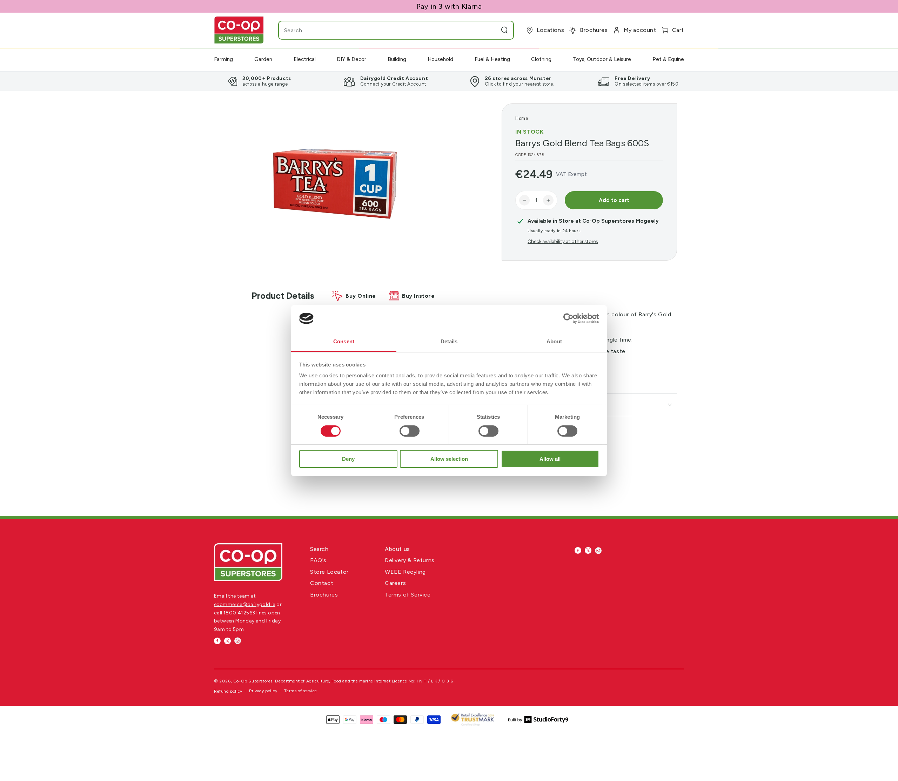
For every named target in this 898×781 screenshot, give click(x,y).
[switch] (410, 431)
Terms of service (300, 690)
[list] (449, 81)
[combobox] (382, 30)
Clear (490, 30)
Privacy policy (263, 690)
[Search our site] (504, 30)
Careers (395, 583)
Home (521, 118)
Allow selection (449, 459)
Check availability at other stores (563, 241)
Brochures (324, 594)
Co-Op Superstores (253, 681)
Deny (348, 459)
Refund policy (228, 691)
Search (319, 549)
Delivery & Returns (410, 560)
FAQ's (318, 560)
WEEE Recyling (405, 571)
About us (397, 549)
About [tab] (554, 341)
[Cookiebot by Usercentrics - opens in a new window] (568, 318)
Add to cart (614, 200)
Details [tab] (449, 341)
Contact (321, 583)
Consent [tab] (343, 341)
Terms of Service (408, 594)
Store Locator (329, 571)
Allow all (550, 459)
